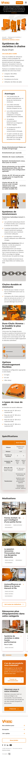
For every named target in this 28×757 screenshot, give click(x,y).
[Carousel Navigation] (14, 201)
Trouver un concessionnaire (13, 679)
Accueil (4, 37)
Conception (5, 753)
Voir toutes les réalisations (12, 604)
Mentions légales (6, 750)
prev (4, 201)
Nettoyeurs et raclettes (14, 37)
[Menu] (26, 3)
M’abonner (14, 12)
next (24, 201)
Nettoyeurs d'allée (7, 38)
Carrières (19, 2)
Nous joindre (14, 740)
